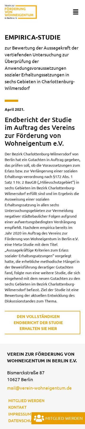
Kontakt (17, 407)
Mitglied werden (26, 400)
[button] (75, 12)
